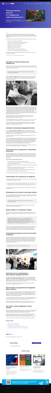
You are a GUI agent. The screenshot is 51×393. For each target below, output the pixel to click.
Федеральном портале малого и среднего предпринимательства (18, 299)
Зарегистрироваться (42, 391)
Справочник (36, 3)
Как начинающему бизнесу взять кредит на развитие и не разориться (18, 327)
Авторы (40, 3)
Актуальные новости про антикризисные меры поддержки (15, 55)
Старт (9, 336)
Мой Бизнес (31, 302)
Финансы (18, 336)
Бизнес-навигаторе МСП (24, 310)
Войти (48, 2)
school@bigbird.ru (8, 387)
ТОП (21, 336)
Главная (15, 26)
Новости (31, 3)
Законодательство (13, 336)
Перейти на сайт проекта (35, 0)
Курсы (25, 3)
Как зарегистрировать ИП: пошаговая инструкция (37, 367)
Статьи (28, 3)
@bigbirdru (34, 381)
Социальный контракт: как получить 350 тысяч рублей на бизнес (17, 326)
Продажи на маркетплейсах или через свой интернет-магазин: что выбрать (11, 367)
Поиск (48, 3)
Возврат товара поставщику (24, 366)
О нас (44, 3)
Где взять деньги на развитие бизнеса (13, 323)
